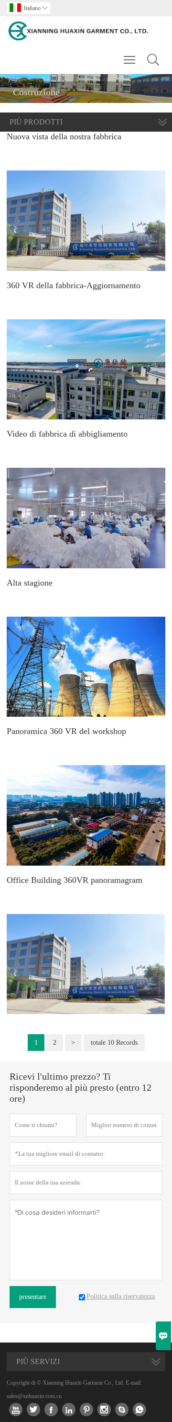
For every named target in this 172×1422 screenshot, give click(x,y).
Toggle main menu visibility (130, 59)
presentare (32, 1296)
